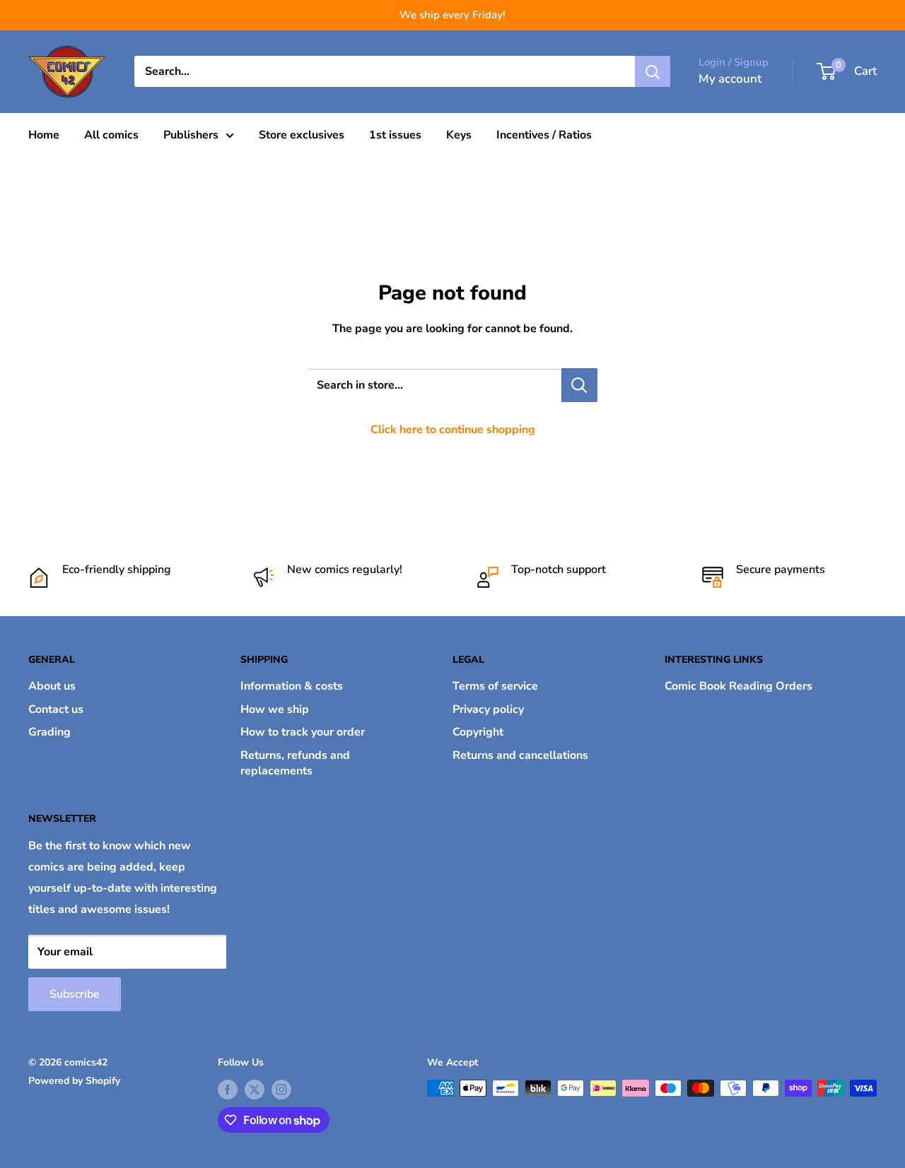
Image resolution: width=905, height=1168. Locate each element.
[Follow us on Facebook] (228, 1089)
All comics (111, 135)
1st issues (395, 135)
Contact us (55, 709)
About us (52, 686)
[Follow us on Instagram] (281, 1089)
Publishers (190, 135)
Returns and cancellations (520, 755)
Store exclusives (301, 135)
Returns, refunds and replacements (295, 763)
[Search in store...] (579, 385)
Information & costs (291, 686)
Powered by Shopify (74, 1080)
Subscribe (74, 994)
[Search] (652, 71)
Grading (49, 732)
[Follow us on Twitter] (254, 1089)
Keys (459, 135)
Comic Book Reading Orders (738, 686)
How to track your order (302, 732)
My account (730, 79)
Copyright (477, 732)
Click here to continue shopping (452, 429)
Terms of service (495, 686)
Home (43, 135)
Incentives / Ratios (544, 135)
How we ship (274, 709)
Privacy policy (488, 709)
